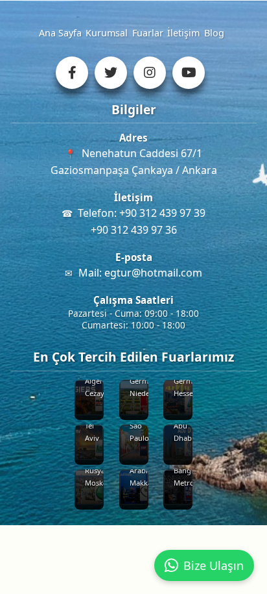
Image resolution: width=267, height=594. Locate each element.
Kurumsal (107, 33)
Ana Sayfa (60, 33)
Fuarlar (147, 33)
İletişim (183, 33)
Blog (214, 33)
